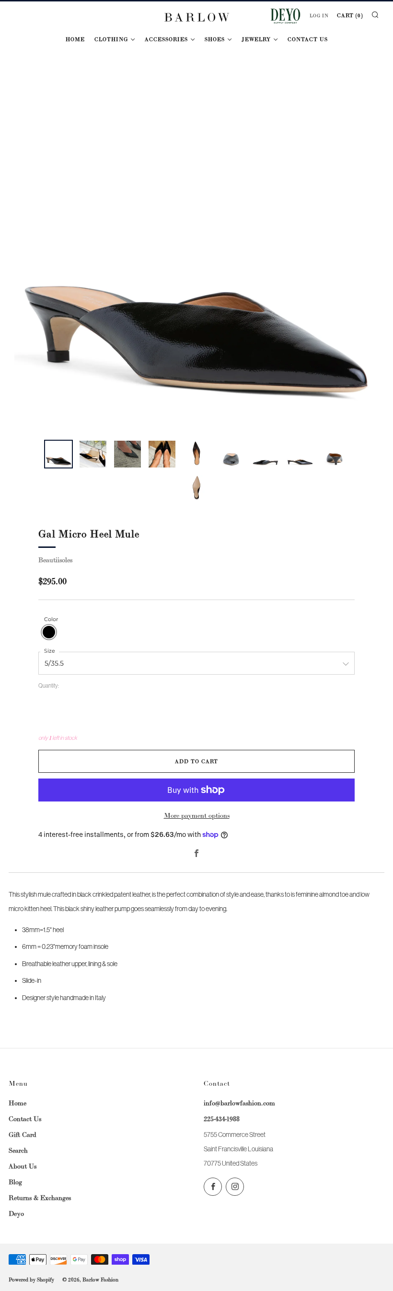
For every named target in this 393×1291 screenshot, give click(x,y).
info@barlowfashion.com (239, 1103)
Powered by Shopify (31, 1279)
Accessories (166, 39)
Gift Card (22, 1134)
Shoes (215, 39)
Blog (15, 1182)
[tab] (58, 454)
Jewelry (256, 39)
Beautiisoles (55, 560)
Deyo (16, 1213)
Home (75, 39)
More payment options (197, 815)
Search (18, 1150)
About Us (22, 1166)
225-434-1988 (222, 1118)
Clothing (111, 39)
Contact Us (308, 39)
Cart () (350, 15)
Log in (319, 16)
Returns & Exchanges (40, 1197)
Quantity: (48, 686)
